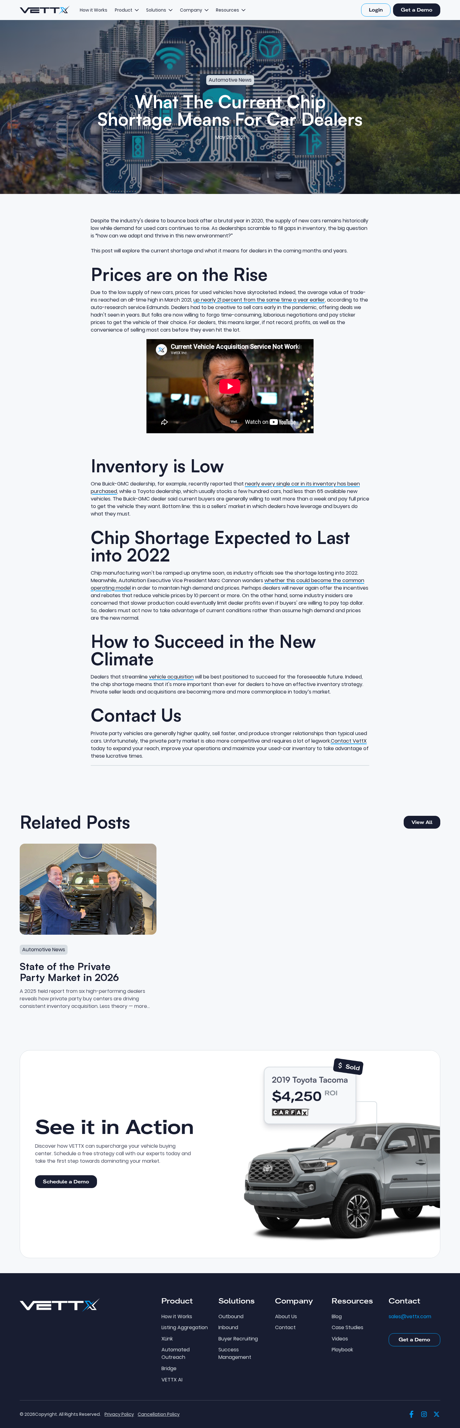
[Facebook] (411, 1414)
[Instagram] (424, 1414)
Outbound (230, 1317)
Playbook (342, 1350)
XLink (167, 1339)
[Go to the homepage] (60, 1305)
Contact (285, 1327)
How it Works (176, 1317)
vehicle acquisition (171, 676)
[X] (436, 1414)
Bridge (168, 1368)
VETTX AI (171, 1380)
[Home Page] (45, 10)
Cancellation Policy (159, 1414)
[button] (127, 10)
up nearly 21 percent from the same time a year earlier (259, 299)
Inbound (228, 1327)
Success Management (234, 1353)
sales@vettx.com (410, 1317)
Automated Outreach (175, 1353)
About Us (286, 1317)
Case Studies (347, 1327)
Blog (337, 1317)
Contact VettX (349, 740)
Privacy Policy (119, 1414)
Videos (340, 1339)
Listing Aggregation (184, 1327)
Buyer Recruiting (238, 1339)
